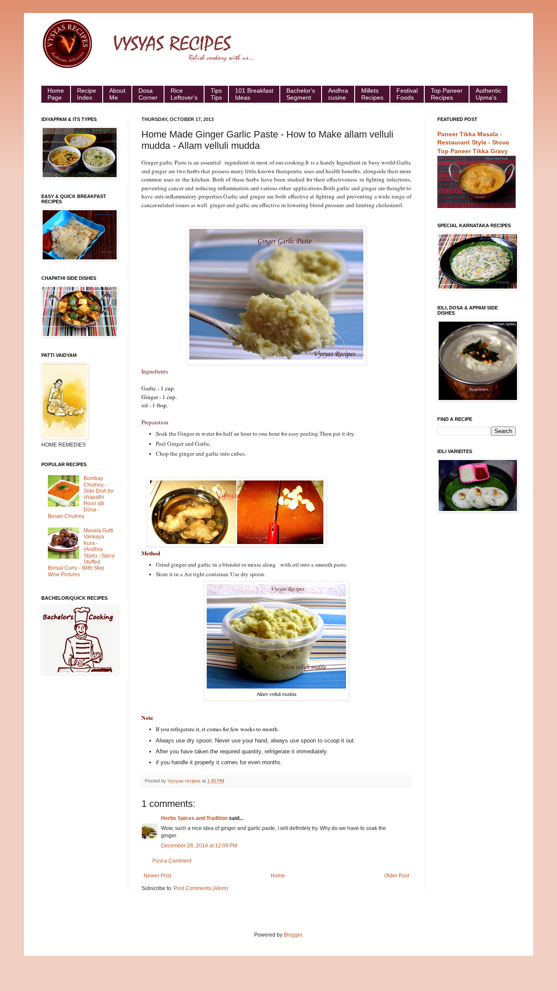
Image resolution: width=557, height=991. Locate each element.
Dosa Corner (148, 94)
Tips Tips (216, 94)
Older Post (396, 876)
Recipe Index (86, 94)
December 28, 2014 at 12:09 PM (199, 846)
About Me (117, 94)
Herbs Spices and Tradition (194, 818)
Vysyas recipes (185, 780)
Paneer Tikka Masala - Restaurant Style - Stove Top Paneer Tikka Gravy (473, 143)
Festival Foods (407, 94)
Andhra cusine (338, 94)
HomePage (55, 94)
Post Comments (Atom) (201, 888)
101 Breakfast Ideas (254, 94)
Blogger (293, 935)
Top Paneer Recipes (447, 94)
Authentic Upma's (488, 94)
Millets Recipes (372, 94)
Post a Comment (171, 861)
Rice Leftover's (184, 94)
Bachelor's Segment (300, 94)
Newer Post (157, 876)
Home (278, 876)
